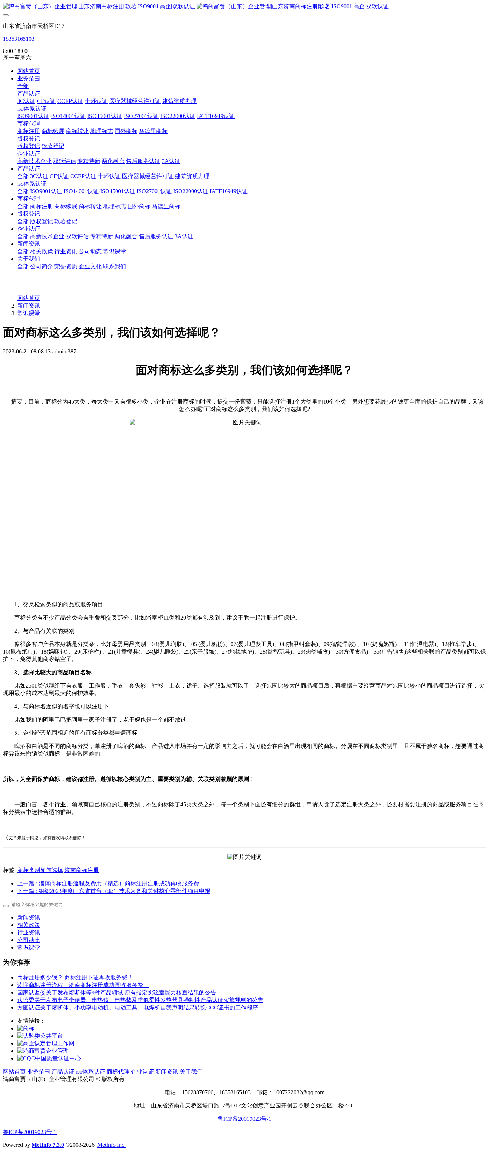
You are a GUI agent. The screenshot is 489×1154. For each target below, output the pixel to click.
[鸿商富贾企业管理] (43, 1051)
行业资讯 (28, 932)
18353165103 (18, 39)
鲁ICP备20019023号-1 (244, 1119)
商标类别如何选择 (40, 870)
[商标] (25, 1028)
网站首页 (28, 71)
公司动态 (28, 940)
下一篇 (113, 891)
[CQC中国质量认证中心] (49, 1058)
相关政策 (28, 925)
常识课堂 (28, 313)
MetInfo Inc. (111, 1145)
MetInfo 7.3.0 (48, 1145)
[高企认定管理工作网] (45, 1043)
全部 (23, 86)
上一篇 (108, 883)
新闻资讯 (28, 306)
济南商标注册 (81, 870)
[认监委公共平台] (40, 1036)
